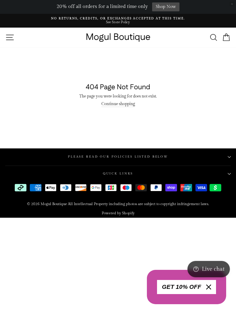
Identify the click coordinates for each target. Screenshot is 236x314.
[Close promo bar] (232, 4)
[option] (118, 21)
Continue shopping (118, 104)
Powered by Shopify (118, 213)
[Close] (208, 287)
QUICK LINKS (118, 173)
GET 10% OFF (181, 287)
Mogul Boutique (118, 37)
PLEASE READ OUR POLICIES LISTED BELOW (118, 157)
